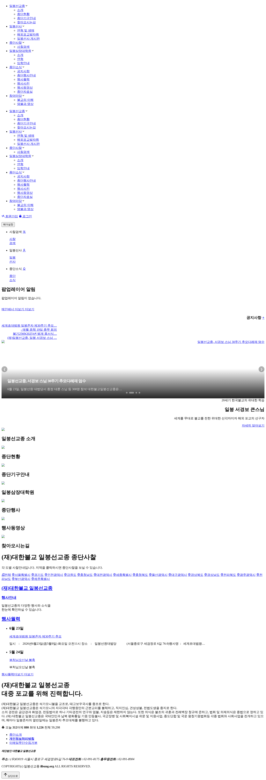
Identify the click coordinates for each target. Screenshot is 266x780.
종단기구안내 (26, 18)
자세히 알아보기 (253, 425)
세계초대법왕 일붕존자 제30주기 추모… (29, 325)
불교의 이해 (25, 99)
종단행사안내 (26, 75)
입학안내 (23, 63)
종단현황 (23, 14)
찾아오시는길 (26, 22)
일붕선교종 (17, 6)
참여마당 (15, 95)
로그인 (27, 216)
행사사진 (23, 83)
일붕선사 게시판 (28, 38)
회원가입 (11, 216)
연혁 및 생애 (25, 30)
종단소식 (15, 67)
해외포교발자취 (28, 34)
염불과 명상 (25, 104)
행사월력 (23, 79)
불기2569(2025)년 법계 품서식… (35, 333)
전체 (8, 574)
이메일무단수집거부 (23, 742)
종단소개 (15, 734)
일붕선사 (15, 26)
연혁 (20, 59)
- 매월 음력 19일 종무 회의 (39, 329)
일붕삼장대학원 (20, 50)
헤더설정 (8, 224)
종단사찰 (15, 42)
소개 (20, 10)
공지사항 (23, 71)
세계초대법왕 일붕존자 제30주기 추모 (35, 636)
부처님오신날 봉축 (22, 660)
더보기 (18, 309)
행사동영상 (25, 87)
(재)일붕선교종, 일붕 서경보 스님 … (32, 337)
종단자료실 (25, 91)
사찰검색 (23, 46)
